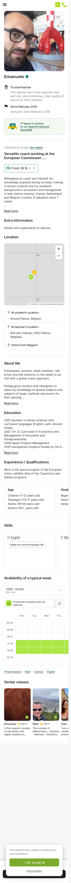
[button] (58, 17)
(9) (26, 724)
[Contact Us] (64, 4)
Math (67, 537)
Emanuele (14, 76)
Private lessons (12, 671)
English (15, 537)
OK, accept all (35, 862)
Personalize (34, 871)
